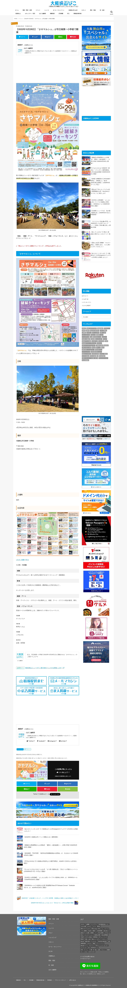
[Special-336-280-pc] (96, 49)
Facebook (41, 741)
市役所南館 (102, 356)
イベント (38, 10)
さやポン (89, 332)
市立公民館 (93, 356)
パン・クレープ (86, 334)
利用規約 (49, 980)
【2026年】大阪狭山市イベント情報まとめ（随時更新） (41, 837)
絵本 (103, 347)
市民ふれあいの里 (86, 347)
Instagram (52, 741)
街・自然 (102, 10)
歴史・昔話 (93, 10)
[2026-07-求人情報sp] (31, 925)
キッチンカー (99, 339)
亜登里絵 (106, 345)
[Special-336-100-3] (31, 935)
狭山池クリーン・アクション (89, 343)
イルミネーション (103, 358)
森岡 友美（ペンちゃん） (88, 349)
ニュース (46, 10)
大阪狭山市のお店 (72, 10)
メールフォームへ (85, 958)
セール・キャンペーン (58, 10)
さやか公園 (101, 341)
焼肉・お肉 (102, 332)
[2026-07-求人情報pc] (96, 74)
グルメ (50, 933)
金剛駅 (83, 332)
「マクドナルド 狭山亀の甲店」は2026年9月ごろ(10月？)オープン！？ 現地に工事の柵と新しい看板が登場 (101, 224)
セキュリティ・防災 (30, 13)
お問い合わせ (72, 980)
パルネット (107, 328)
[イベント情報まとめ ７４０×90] (48, 817)
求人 (68, 13)
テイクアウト (85, 337)
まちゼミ (104, 337)
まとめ (50, 951)
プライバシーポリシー (60, 980)
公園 (106, 341)
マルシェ (28, 749)
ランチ (105, 339)
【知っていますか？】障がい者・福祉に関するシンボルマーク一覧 (100, 233)
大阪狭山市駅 (99, 345)
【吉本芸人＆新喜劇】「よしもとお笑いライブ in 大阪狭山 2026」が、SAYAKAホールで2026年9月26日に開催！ (100, 203)
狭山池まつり (98, 349)
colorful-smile (95, 354)
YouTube (62, 741)
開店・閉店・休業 (27, 10)
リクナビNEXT (86, 305)
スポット (83, 10)
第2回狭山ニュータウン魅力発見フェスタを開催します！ (44, 668)
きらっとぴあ (96, 332)
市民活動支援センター (96, 351)
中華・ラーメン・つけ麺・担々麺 (90, 358)
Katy (91, 337)
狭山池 (93, 347)
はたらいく (85, 296)
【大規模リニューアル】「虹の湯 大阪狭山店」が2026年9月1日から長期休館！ (101, 212)
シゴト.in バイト (86, 302)
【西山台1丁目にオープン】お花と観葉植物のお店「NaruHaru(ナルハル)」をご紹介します (100, 191)
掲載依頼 (52, 13)
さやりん (99, 343)
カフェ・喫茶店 (103, 354)
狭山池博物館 (85, 360)
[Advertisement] (47, 68)
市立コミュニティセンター (88, 345)
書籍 (83, 330)
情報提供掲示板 (77, 13)
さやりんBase (85, 356)
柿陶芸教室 (100, 328)
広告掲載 (61, 13)
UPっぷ (98, 347)
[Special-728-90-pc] (48, 808)
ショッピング (52, 937)
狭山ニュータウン (86, 354)
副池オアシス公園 (86, 341)
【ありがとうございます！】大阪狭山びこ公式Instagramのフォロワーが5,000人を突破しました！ (101, 255)
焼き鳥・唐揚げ (86, 339)
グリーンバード (86, 351)
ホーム (17, 10)
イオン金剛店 (103, 330)
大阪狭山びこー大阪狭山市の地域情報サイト (89, 985)
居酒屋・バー (100, 334)
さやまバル (94, 341)
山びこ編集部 (42, 13)
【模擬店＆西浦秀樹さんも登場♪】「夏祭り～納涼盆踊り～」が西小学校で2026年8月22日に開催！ (100, 160)
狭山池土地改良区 (94, 330)
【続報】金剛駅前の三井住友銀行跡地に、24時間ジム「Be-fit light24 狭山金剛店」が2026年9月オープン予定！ (100, 181)
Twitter (31, 741)
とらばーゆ (85, 299)
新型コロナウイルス (91, 328)
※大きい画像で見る (22, 560)
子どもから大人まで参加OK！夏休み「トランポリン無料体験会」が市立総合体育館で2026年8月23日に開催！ (100, 171)
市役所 (92, 339)
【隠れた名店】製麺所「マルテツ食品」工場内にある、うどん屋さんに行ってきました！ (100, 244)
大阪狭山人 (18, 13)
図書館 (87, 330)
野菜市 (83, 328)
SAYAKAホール (97, 337)
